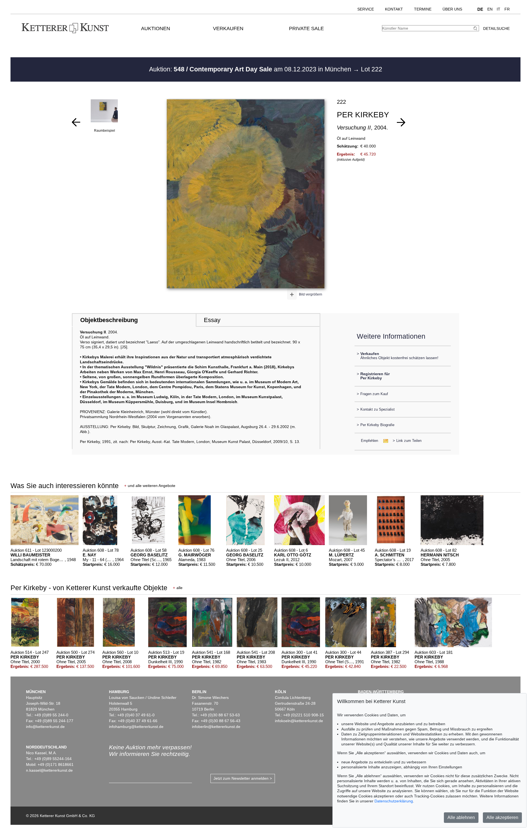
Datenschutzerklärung (393, 801)
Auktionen (155, 28)
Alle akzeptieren (502, 817)
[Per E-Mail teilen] (384, 441)
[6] (401, 122)
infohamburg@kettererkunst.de (136, 726)
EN (490, 9)
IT (498, 9)
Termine (422, 9)
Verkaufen (228, 28)
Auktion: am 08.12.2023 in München (251, 69)
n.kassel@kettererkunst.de (49, 770)
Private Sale (306, 28)
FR (507, 9)
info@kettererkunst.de (45, 726)
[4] (76, 122)
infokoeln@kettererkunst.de (299, 721)
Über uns (452, 9)
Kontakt (394, 9)
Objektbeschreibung (109, 320)
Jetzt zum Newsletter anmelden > (243, 778)
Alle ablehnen (461, 817)
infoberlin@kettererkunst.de (216, 726)
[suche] (476, 28)
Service (365, 9)
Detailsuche (496, 28)
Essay (212, 320)
